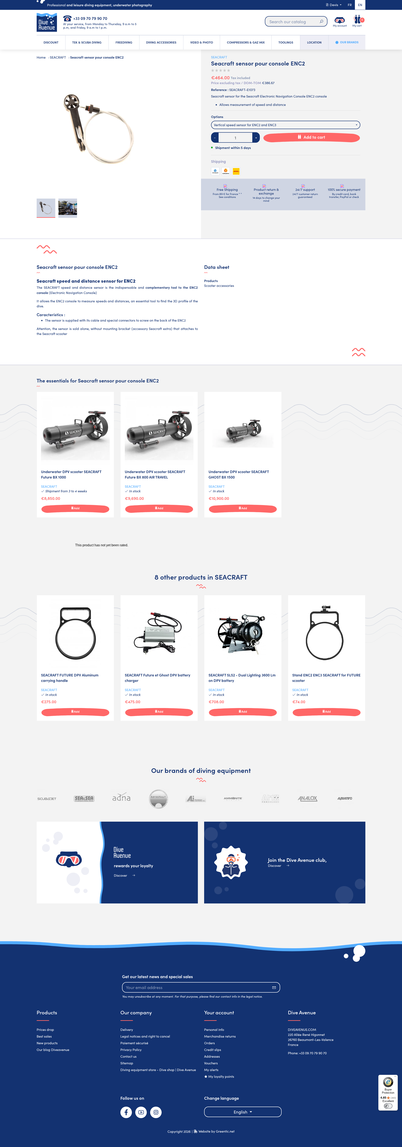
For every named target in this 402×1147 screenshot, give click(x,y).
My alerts (211, 1069)
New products (47, 1043)
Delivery (126, 1029)
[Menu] (395, 1077)
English (241, 1112)
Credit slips (212, 1049)
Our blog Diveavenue (53, 1049)
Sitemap (126, 1063)
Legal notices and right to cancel (145, 1036)
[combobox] (285, 125)
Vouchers (211, 1063)
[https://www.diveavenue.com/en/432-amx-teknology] (270, 799)
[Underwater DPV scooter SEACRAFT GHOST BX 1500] (242, 454)
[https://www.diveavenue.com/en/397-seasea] (84, 799)
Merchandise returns (220, 1036)
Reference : (219, 89)
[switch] (388, 1106)
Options (217, 116)
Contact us (128, 1056)
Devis (334, 5)
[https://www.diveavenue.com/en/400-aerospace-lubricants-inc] (196, 799)
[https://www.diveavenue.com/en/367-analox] (307, 799)
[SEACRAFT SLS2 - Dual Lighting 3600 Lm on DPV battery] (242, 658)
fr (350, 5)
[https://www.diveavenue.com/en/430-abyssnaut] (158, 799)
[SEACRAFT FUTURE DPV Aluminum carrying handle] (75, 658)
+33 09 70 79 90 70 (90, 18)
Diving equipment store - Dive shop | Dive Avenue (158, 1069)
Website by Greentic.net (216, 1131)
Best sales (44, 1036)
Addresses (212, 1056)
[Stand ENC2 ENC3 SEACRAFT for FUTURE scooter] (326, 658)
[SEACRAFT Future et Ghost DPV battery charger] (159, 658)
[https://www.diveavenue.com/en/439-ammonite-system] (233, 799)
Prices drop (45, 1029)
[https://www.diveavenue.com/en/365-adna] (121, 799)
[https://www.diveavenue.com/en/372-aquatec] (344, 799)
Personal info (214, 1029)
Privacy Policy (131, 1049)
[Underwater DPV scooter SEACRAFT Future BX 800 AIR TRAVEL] (159, 454)
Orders (209, 1043)
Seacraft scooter (54, 333)
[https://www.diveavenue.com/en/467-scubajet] (47, 799)
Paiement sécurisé (134, 1043)
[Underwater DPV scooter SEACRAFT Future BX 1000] (75, 454)
